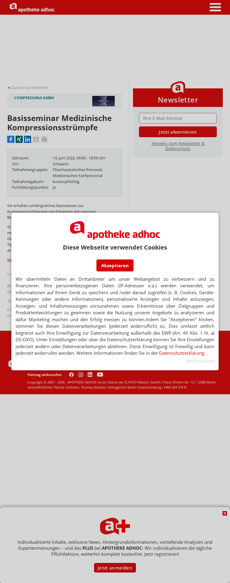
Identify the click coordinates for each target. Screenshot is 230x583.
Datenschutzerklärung (181, 353)
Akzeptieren (115, 265)
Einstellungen (200, 361)
